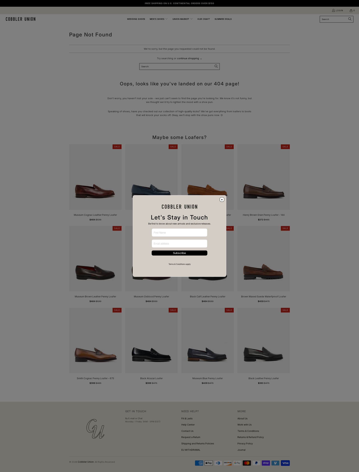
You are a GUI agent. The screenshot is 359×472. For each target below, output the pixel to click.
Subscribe (179, 253)
